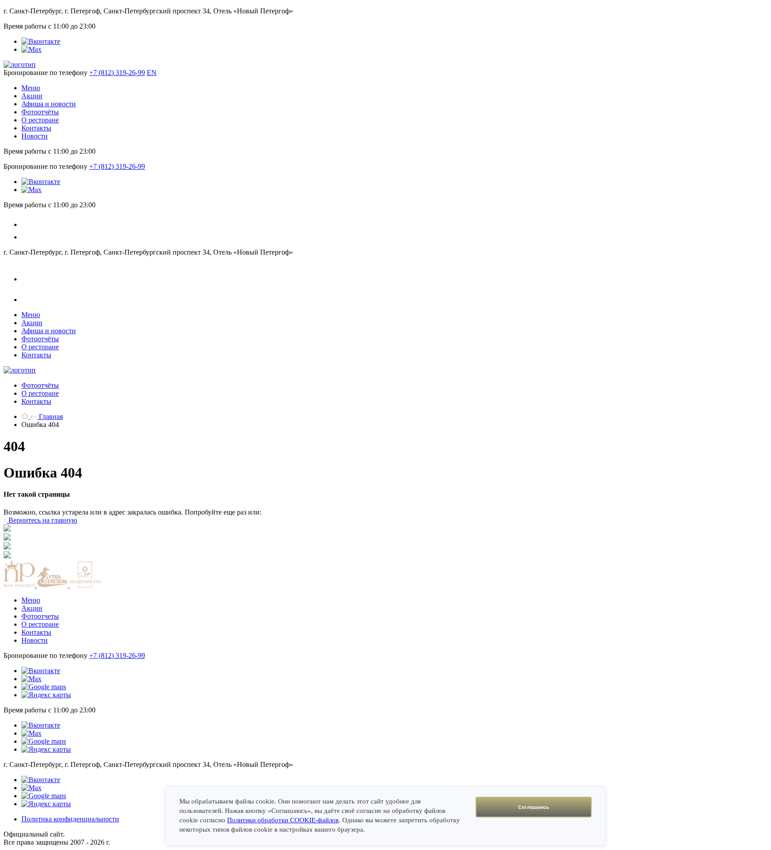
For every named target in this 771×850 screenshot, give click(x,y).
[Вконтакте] (40, 41)
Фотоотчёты (40, 112)
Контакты (36, 128)
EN (152, 72)
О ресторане (40, 120)
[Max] (31, 49)
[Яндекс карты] (46, 695)
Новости (34, 136)
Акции (31, 96)
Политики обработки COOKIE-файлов (283, 820)
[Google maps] (43, 687)
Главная (50, 416)
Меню (30, 88)
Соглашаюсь (533, 807)
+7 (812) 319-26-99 (117, 72)
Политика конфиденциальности (70, 819)
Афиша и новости (48, 104)
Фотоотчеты (40, 616)
